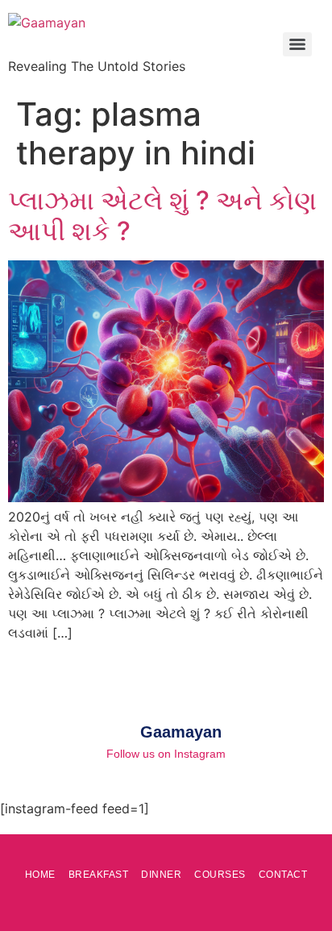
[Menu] (297, 44)
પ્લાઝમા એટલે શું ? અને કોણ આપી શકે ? (162, 216)
